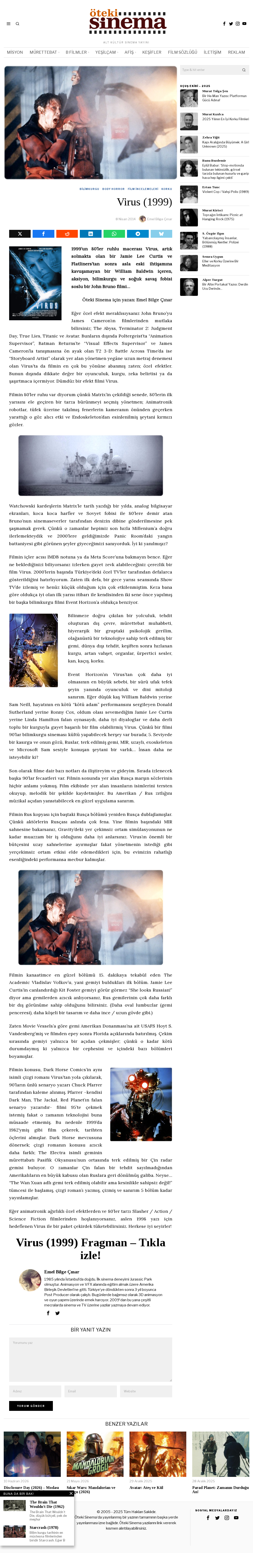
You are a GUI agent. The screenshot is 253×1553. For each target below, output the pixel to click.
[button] (244, 70)
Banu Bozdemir (214, 160)
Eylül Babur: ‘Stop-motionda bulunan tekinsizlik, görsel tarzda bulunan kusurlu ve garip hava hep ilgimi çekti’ (225, 172)
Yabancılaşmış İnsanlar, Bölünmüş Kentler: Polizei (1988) (220, 242)
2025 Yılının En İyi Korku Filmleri (225, 119)
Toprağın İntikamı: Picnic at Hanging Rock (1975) (222, 217)
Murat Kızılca (213, 114)
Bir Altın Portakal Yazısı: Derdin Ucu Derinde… (225, 286)
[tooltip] (224, 24)
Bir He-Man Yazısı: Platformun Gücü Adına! (224, 98)
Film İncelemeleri (143, 188)
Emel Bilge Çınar (159, 219)
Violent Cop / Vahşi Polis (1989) (225, 192)
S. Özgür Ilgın (213, 233)
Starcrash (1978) (44, 1527)
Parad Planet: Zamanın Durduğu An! (220, 1489)
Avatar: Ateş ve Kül (146, 1487)
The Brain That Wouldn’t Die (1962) (47, 1504)
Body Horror (113, 188)
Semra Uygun (212, 256)
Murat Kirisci (212, 210)
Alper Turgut (212, 280)
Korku (166, 188)
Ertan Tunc (211, 187)
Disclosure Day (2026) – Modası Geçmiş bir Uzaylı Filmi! (31, 1489)
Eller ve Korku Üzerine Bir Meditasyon (220, 263)
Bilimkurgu (89, 188)
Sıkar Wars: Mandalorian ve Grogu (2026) (91, 1489)
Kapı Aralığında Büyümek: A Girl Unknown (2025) (225, 144)
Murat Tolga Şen (215, 91)
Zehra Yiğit (211, 137)
